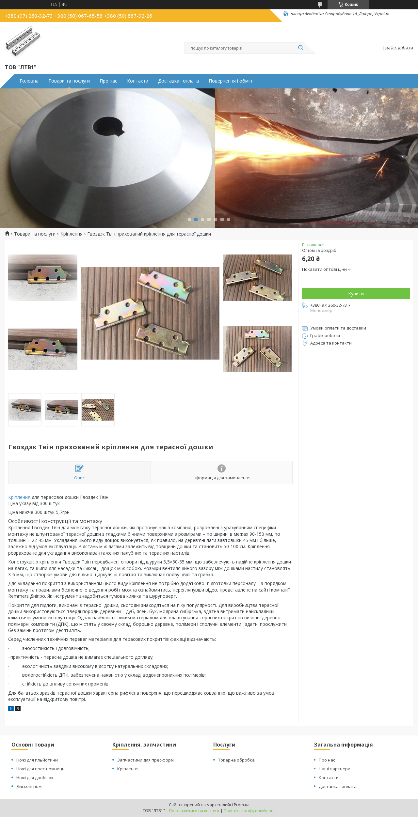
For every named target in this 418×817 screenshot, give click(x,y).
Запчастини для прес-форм (145, 760)
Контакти (137, 81)
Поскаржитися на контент (194, 810)
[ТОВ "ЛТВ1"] (23, 41)
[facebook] (11, 709)
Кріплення (71, 234)
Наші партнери (334, 769)
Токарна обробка (236, 760)
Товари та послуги (69, 81)
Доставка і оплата (178, 81)
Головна (29, 81)
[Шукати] (300, 48)
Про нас (108, 81)
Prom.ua (241, 805)
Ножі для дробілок (35, 777)
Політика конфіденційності (250, 810)
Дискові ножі (29, 786)
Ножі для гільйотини (37, 760)
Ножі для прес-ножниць (40, 769)
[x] (18, 709)
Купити (356, 293)
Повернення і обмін (230, 81)
